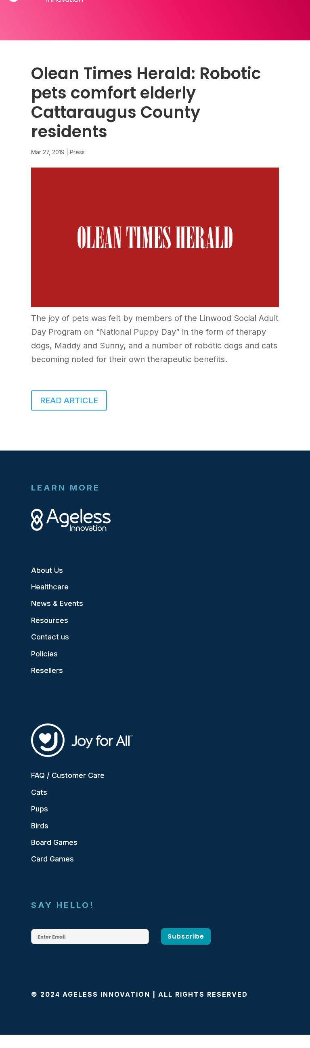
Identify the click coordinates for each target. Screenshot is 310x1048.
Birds (39, 826)
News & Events (57, 603)
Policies (44, 654)
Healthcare (50, 587)
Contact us (50, 637)
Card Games (52, 859)
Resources (49, 620)
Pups (39, 809)
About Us (47, 570)
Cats (39, 792)
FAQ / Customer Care (68, 775)
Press (77, 152)
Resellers (47, 670)
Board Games (54, 842)
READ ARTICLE (69, 400)
